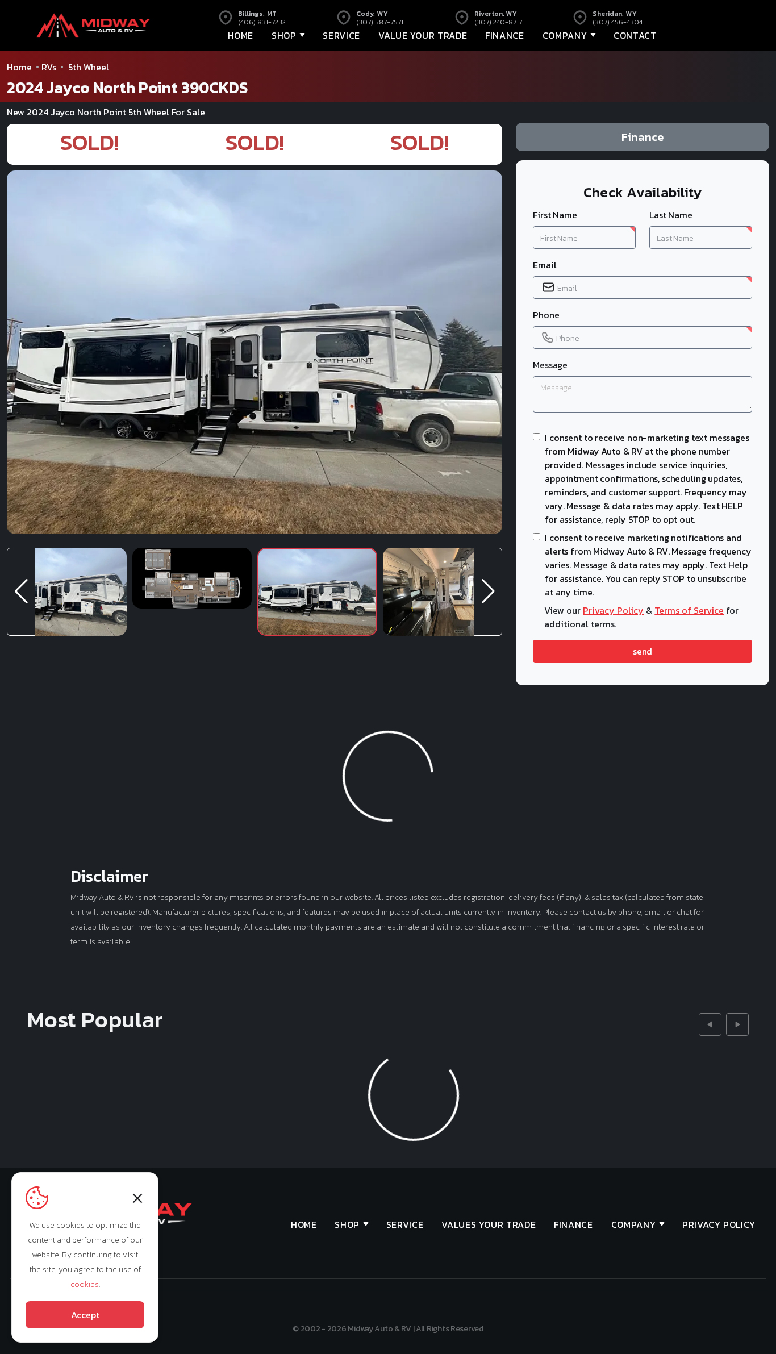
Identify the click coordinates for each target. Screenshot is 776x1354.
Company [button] (565, 35)
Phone (546, 315)
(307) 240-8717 (498, 22)
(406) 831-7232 (262, 22)
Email (544, 265)
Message (550, 365)
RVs (48, 67)
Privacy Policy (613, 610)
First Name (555, 215)
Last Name (670, 215)
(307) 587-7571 (379, 22)
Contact (635, 35)
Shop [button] (284, 35)
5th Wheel (88, 67)
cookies (84, 1284)
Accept (85, 1315)
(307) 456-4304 (618, 22)
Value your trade (422, 35)
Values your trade (488, 1224)
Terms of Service (689, 610)
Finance (504, 35)
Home (241, 35)
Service (341, 35)
